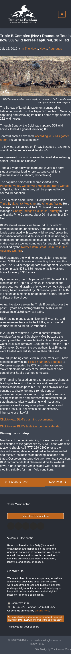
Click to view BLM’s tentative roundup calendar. (30, 426)
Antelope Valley (52, 203)
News (43, 48)
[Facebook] (11, 526)
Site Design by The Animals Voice (53, 649)
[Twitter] (18, 526)
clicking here (42, 610)
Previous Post (18, 482)
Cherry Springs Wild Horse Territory (36, 211)
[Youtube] (40, 526)
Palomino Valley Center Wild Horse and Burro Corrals (34, 185)
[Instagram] (25, 526)
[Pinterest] (33, 526)
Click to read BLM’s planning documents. (26, 419)
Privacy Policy (36, 643)
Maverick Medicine (23, 203)
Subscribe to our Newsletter (35, 516)
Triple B (5, 203)
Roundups (55, 48)
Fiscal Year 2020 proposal (45, 361)
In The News (30, 48)
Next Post (55, 482)
